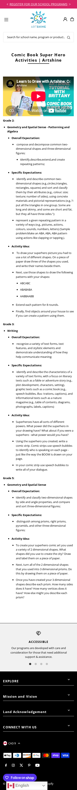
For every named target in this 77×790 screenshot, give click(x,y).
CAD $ (12, 743)
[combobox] (38, 37)
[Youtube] (37, 765)
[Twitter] (21, 765)
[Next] (70, 4)
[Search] (69, 37)
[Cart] (72, 19)
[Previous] (7, 4)
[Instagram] (13, 765)
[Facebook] (6, 765)
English (21, 785)
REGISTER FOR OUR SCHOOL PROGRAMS (38, 4)
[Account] (65, 19)
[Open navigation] (15, 19)
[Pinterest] (29, 765)
